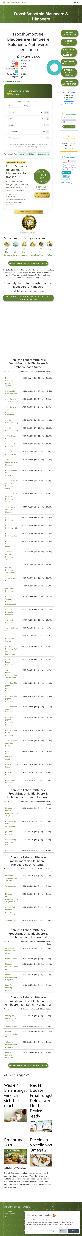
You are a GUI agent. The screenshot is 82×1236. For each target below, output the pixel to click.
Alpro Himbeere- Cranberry (9, 638)
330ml (65, 176)
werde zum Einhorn (27, 233)
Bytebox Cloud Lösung (68, 72)
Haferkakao (10, 850)
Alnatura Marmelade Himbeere (9, 588)
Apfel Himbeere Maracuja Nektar (11, 743)
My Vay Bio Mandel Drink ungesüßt (10, 950)
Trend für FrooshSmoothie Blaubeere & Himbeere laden (28, 298)
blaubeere (32, 154)
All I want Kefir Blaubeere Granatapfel (11, 472)
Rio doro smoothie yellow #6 (11, 966)
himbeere (22, 154)
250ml (67, 173)
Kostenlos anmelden (42, 188)
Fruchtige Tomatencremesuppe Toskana (13, 878)
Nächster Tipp (69, 104)
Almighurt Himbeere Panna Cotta (10, 543)
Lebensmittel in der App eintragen (43, 176)
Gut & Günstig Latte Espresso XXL (11, 842)
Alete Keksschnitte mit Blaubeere (11, 462)
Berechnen (68, 126)
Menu (75, 3)
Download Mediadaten (68, 62)
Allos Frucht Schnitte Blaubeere (10, 509)
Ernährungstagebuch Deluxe (16, 2)
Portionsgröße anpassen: (28, 101)
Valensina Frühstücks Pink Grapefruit (11, 977)
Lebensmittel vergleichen (42, 195)
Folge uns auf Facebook (68, 52)
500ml (65, 179)
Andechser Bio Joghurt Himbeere (11, 698)
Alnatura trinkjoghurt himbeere (10, 612)
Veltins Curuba (11, 959)
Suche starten (68, 42)
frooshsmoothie (43, 154)
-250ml (67, 183)
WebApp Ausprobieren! (70, 33)
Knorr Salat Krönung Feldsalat (9, 987)
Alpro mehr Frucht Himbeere (9, 662)
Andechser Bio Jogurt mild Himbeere (11, 709)
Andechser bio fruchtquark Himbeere (11, 732)
